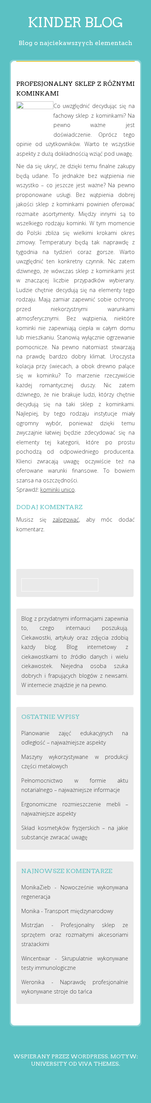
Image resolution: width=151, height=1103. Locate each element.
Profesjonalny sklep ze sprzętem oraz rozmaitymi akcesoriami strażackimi (74, 934)
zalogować (66, 519)
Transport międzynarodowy (79, 911)
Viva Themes (98, 1064)
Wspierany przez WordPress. (61, 1056)
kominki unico (57, 489)
